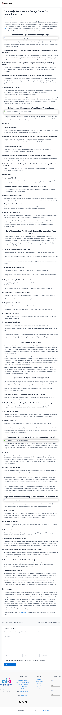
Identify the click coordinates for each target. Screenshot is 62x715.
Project (39, 687)
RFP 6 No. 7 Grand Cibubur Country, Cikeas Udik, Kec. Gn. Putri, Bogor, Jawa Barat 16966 (22, 684)
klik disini (23, 612)
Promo (39, 685)
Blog (39, 688)
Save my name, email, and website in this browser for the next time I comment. (25, 660)
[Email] (26, 702)
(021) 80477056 (24, 692)
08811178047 (24, 695)
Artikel (5, 28)
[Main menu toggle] (58, 3)
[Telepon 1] (20, 702)
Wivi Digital (46, 710)
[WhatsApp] (23, 702)
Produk (39, 683)
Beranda (39, 679)
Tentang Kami (39, 681)
